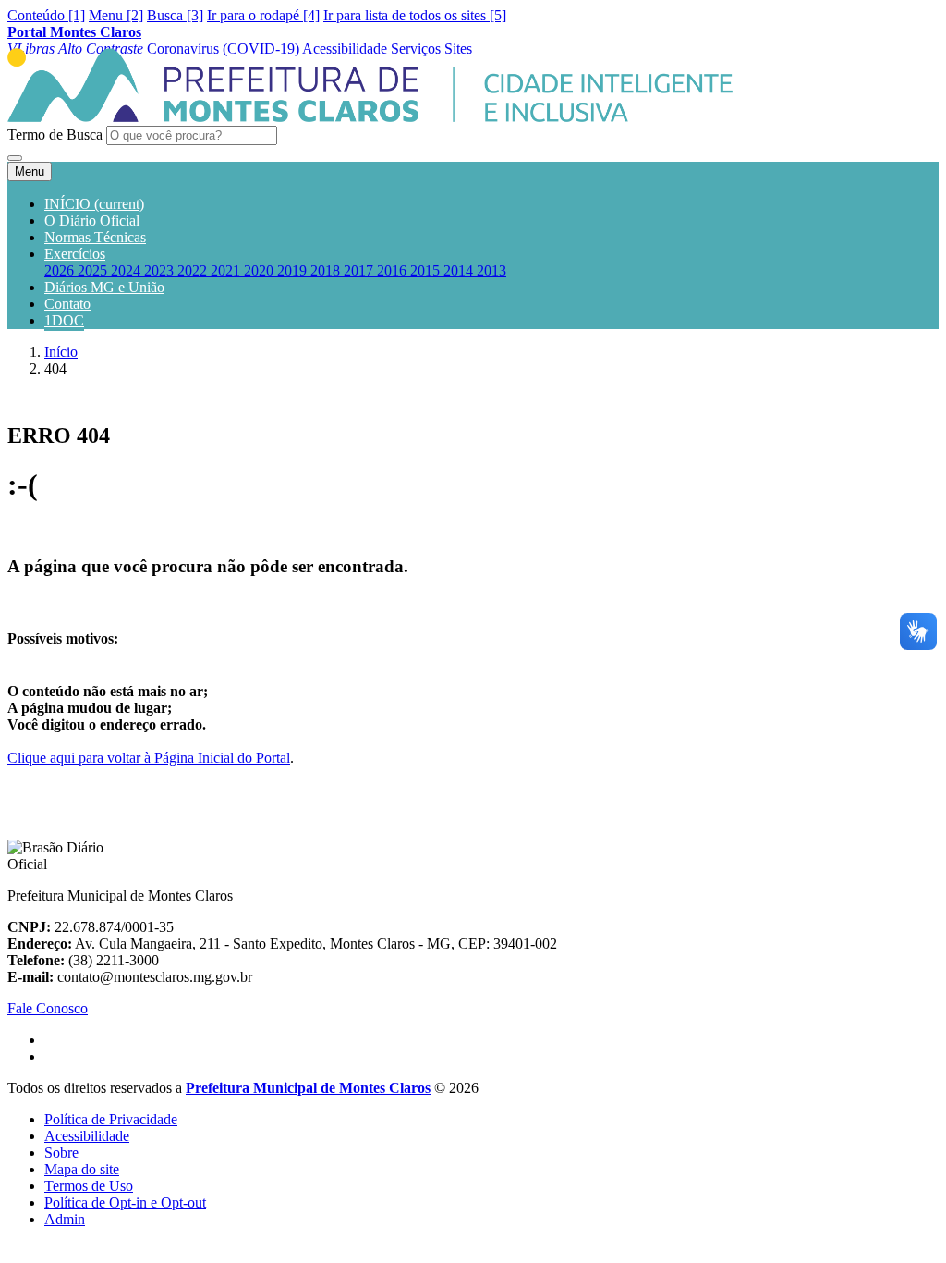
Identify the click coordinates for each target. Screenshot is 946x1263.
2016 (393, 270)
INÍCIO (94, 204)
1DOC (64, 320)
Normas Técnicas (95, 237)
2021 (227, 270)
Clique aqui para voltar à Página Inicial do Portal (148, 758)
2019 (293, 270)
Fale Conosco (47, 1008)
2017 (360, 270)
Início (61, 352)
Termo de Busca (55, 134)
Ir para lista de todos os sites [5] (414, 15)
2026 (61, 270)
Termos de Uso (88, 1186)
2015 (426, 270)
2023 (160, 270)
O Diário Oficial (91, 220)
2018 (327, 270)
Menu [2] (116, 15)
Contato (67, 304)
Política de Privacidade (110, 1119)
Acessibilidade (86, 1136)
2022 (194, 270)
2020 (260, 270)
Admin (64, 1219)
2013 (491, 270)
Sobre (61, 1152)
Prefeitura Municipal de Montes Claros (308, 1088)
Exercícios (74, 254)
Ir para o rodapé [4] (263, 15)
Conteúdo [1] (46, 15)
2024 (127, 270)
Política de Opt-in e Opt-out (125, 1202)
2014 (460, 270)
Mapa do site (81, 1169)
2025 (94, 270)
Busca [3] (175, 15)
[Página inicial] (370, 117)
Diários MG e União (104, 287)
